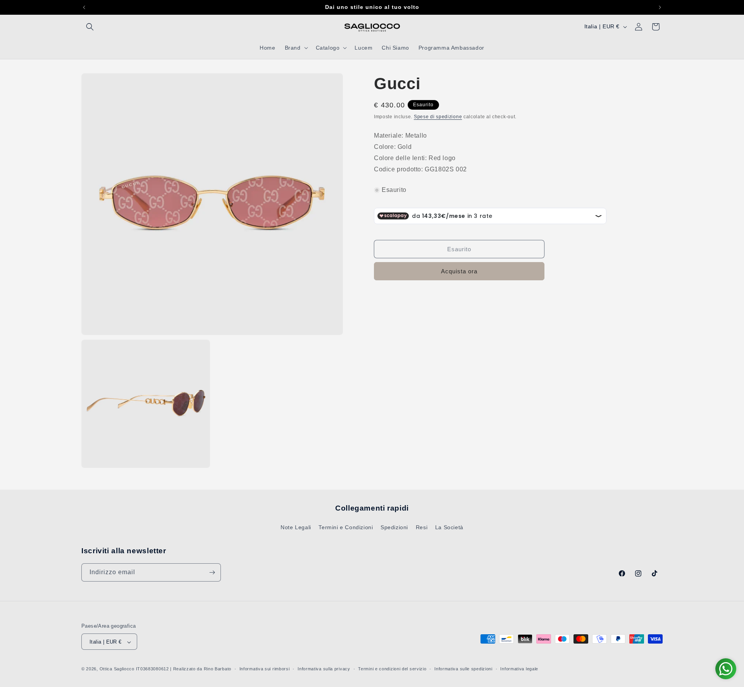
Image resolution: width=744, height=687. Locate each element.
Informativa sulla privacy (324, 668)
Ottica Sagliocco (117, 669)
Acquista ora (459, 271)
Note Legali (296, 528)
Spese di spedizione (438, 116)
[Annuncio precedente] (84, 7)
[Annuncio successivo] (659, 7)
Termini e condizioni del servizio (392, 668)
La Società (449, 528)
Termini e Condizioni (346, 528)
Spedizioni (394, 528)
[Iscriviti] (211, 572)
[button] (89, 26)
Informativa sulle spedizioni (463, 668)
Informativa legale (519, 668)
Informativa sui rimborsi (264, 668)
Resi (421, 528)
